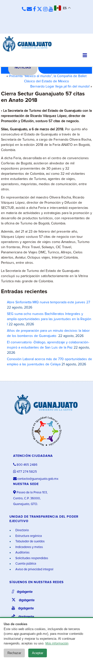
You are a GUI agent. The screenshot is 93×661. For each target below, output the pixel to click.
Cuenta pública (25, 563)
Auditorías (22, 552)
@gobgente (24, 592)
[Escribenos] (29, 9)
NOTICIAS (23, 67)
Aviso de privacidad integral (34, 569)
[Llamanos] (24, 9)
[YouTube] (51, 9)
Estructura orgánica (28, 536)
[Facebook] (34, 9)
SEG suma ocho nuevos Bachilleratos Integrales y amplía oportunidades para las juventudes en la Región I (49, 319)
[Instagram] (45, 9)
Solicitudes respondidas (31, 558)
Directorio (22, 530)
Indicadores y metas (29, 547)
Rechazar (14, 653)
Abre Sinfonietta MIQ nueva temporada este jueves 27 (48, 302)
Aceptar (37, 653)
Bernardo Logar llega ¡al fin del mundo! (60, 86)
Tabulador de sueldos (30, 541)
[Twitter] (39, 9)
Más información (56, 643)
